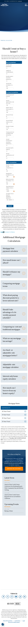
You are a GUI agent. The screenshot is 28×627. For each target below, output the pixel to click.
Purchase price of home (10, 95)
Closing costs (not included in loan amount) (10, 133)
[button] (14, 469)
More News (7, 480)
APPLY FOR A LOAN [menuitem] (11, 563)
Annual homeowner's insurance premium (9, 141)
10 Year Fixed (6, 421)
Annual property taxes (9, 148)
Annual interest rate (9, 121)
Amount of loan (9, 115)
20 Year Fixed (6, 411)
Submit (10, 206)
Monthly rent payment (9, 65)
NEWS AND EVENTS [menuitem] (11, 549)
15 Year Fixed (6, 415)
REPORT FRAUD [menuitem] (11, 553)
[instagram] (12, 596)
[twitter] (7, 596)
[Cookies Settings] (3, 624)
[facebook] (3, 596)
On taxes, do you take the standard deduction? (10, 196)
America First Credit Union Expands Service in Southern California (12, 496)
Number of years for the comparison (10, 167)
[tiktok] (20, 596)
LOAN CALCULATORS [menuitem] (11, 551)
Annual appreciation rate (10, 102)
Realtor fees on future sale (9, 109)
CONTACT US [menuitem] (11, 569)
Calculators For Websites (10, 232)
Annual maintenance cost (10, 155)
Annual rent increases (9, 85)
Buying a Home (8, 511)
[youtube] (16, 596)
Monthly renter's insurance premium (9, 78)
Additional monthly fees (9, 71)
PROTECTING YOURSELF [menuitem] (11, 547)
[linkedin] (24, 596)
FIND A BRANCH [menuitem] (11, 565)
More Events (7, 506)
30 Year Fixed (6, 418)
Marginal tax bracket (10, 174)
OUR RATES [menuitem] (11, 561)
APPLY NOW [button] (7, 32)
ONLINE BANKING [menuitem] (10, 567)
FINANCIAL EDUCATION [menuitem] (11, 545)
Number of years (10, 127)
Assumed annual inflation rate (10, 188)
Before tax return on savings (10, 181)
